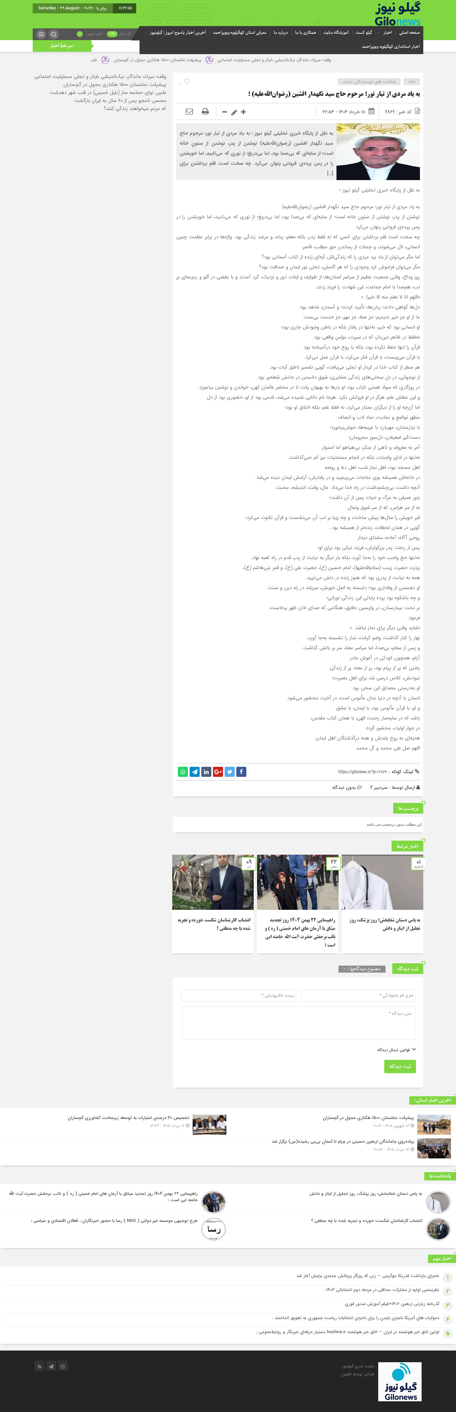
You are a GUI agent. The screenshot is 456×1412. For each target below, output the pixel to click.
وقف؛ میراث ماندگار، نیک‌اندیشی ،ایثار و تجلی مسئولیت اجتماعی (310, 59)
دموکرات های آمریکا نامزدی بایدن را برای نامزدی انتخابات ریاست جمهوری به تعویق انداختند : (355, 1317)
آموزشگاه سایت (336, 33)
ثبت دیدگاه (400, 1066)
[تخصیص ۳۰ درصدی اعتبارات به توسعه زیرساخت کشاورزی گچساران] (115, 1124)
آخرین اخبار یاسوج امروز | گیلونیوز (178, 33)
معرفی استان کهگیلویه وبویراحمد (239, 33)
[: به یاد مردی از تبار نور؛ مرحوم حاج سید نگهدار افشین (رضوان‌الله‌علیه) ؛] (189, 112)
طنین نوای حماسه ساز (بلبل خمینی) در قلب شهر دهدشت (108, 93)
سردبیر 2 (379, 787)
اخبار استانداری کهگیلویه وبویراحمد (391, 47)
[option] (382, 904)
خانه (412, 81)
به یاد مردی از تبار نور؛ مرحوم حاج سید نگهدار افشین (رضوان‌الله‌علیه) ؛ (334, 94)
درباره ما (281, 33)
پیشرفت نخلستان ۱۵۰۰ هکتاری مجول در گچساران (193, 59)
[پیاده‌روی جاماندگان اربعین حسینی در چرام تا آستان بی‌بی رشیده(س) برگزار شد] (340, 1148)
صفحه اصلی (409, 33)
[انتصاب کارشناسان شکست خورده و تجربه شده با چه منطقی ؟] (340, 1229)
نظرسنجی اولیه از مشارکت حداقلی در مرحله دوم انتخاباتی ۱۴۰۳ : (381, 1289)
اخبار (387, 33)
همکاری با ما (305, 33)
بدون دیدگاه (344, 787)
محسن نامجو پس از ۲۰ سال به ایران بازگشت (120, 101)
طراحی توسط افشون (357, 1374)
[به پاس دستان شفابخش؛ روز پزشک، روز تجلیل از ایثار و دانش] (340, 1202)
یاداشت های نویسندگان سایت (369, 81)
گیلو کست (364, 33)
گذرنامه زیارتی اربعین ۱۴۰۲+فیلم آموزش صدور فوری (392, 1303)
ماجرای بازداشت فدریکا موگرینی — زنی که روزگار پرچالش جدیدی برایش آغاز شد (367, 1275)
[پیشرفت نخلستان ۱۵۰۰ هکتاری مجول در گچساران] (340, 1124)
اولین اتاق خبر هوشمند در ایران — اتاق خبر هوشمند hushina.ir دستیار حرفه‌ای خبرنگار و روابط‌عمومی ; (347, 1331)
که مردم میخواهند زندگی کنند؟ (134, 109)
